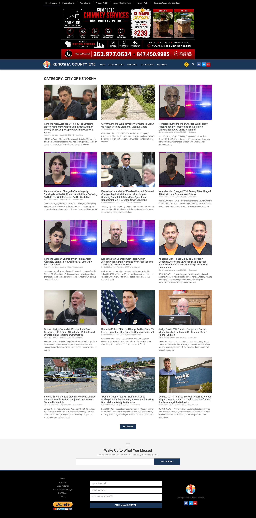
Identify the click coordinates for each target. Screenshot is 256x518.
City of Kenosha (51, 3)
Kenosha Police (142, 3)
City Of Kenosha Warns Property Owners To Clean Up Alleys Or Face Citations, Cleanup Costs (127, 125)
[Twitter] (204, 64)
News (102, 65)
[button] (193, 64)
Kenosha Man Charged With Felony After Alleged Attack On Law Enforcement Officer (185, 193)
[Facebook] (199, 64)
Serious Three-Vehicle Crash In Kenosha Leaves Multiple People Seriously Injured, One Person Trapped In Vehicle (69, 399)
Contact (62, 497)
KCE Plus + (162, 65)
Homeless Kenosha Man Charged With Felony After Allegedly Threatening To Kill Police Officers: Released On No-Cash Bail (183, 126)
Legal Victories (116, 65)
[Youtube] (208, 64)
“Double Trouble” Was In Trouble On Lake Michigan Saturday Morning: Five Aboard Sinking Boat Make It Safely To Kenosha (127, 399)
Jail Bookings (147, 65)
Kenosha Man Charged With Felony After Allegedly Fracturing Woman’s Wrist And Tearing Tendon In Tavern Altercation (127, 261)
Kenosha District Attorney (122, 3)
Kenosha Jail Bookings (62, 489)
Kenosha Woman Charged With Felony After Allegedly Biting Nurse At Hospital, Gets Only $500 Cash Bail (68, 261)
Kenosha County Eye (74, 64)
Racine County (85, 3)
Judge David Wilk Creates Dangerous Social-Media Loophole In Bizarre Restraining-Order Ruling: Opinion (183, 332)
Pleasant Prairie (101, 3)
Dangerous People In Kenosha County (167, 3)
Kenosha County (68, 3)
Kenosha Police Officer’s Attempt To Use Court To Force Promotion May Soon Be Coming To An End (127, 330)
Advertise (132, 65)
